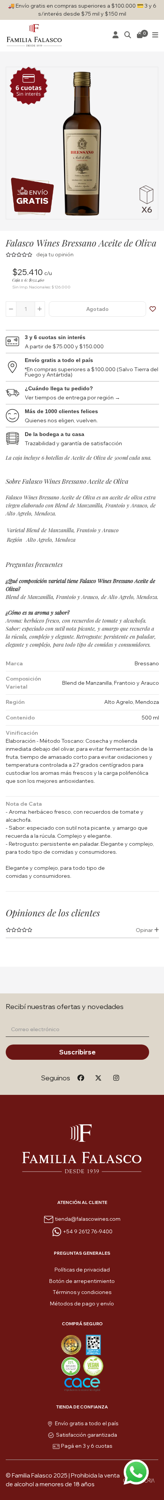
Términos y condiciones (82, 1292)
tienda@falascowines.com (88, 1219)
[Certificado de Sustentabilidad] (72, 1365)
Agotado (97, 309)
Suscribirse (77, 1052)
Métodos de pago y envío (82, 1303)
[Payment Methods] (72, 1344)
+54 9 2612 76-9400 (88, 1231)
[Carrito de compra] (140, 36)
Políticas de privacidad (82, 1270)
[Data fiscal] (93, 1344)
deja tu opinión (55, 254)
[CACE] (82, 1384)
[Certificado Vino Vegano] (93, 1365)
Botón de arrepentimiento (82, 1281)
